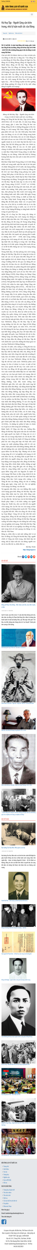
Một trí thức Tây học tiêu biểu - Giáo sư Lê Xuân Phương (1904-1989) (16, 785)
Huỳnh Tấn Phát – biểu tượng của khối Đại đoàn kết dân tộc (14, 900)
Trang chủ (5, 33)
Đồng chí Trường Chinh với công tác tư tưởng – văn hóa (13, 928)
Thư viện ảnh (7, 1195)
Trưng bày (6, 1175)
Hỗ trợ (5, 1183)
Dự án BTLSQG (7, 1180)
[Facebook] (23, 556)
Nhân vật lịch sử (18, 33)
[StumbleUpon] (34, 556)
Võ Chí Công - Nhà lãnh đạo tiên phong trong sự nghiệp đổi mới (15, 1064)
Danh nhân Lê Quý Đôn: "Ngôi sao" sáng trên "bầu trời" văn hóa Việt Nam (17, 703)
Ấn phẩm (6, 1204)
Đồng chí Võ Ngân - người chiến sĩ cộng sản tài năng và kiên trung (15, 980)
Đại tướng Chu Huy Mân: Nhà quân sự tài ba (13, 848)
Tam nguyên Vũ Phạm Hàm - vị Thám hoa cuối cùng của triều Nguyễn (16, 954)
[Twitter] (26, 556)
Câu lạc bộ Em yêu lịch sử (10, 1201)
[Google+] (28, 556)
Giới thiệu (6, 1169)
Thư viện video (7, 1193)
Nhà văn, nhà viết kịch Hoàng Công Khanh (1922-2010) (13, 730)
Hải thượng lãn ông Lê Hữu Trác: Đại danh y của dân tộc (13, 647)
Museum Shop (7, 1206)
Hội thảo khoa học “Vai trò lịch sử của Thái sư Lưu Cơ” (13, 1155)
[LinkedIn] (31, 556)
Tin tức (5, 1172)
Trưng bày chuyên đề (9, 1190)
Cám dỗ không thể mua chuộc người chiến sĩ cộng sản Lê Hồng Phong (16, 1037)
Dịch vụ (5, 1198)
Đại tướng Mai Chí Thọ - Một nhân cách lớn (10, 1094)
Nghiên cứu (11, 33)
